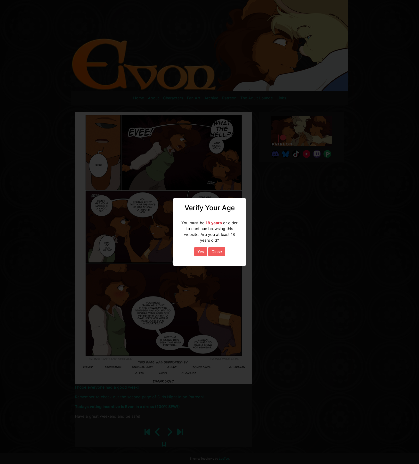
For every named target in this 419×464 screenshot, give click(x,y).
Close (216, 251)
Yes (200, 251)
